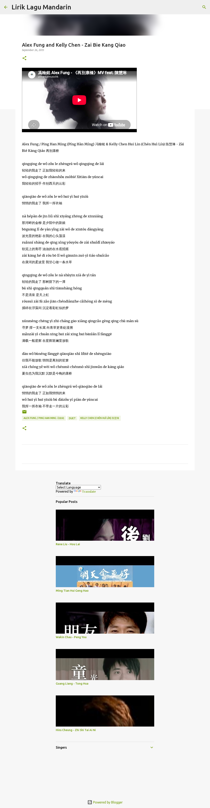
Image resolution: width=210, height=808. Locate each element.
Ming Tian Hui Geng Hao (72, 590)
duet (72, 418)
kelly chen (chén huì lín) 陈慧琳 (99, 418)
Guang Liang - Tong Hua (72, 683)
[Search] (76, 7)
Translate (89, 491)
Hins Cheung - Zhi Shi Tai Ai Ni (76, 730)
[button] (24, 58)
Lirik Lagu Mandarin (41, 7)
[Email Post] (24, 413)
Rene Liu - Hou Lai (68, 544)
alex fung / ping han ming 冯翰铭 (44, 418)
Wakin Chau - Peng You (71, 637)
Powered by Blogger (107, 802)
